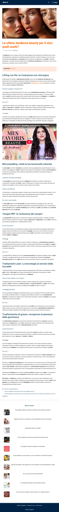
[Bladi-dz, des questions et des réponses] (5, 2)
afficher (13, 68)
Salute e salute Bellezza (11, 389)
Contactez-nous (31, 505)
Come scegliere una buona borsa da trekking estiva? (19, 391)
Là (37, 83)
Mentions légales (21, 505)
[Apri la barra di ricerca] (48, 2)
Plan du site (39, 505)
